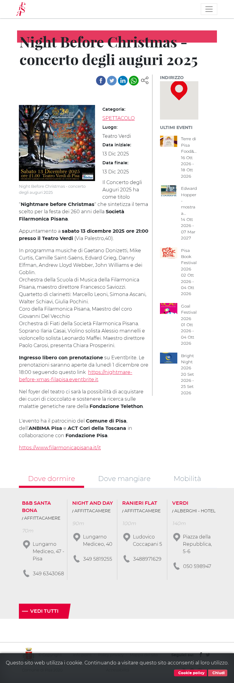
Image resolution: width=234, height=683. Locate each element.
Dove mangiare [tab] (124, 478)
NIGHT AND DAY (92, 503)
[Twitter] (112, 80)
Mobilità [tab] (187, 478)
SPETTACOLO (118, 118)
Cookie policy (190, 673)
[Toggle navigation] (209, 9)
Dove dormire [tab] (51, 478)
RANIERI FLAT (139, 503)
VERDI (180, 503)
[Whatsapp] (134, 80)
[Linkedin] (123, 80)
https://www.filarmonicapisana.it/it (60, 448)
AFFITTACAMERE (42, 518)
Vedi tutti (44, 611)
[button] (144, 80)
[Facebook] (101, 80)
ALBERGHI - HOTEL (194, 511)
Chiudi (218, 673)
